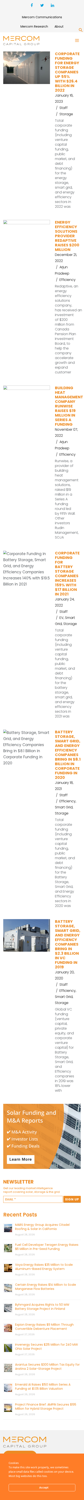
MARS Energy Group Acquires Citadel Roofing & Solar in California (42, 1227)
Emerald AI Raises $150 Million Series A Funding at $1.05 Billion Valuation (42, 1386)
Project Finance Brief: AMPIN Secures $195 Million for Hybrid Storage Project (45, 1406)
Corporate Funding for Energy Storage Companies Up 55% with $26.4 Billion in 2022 (67, 72)
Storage (66, 114)
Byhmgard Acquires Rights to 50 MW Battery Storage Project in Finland (42, 1306)
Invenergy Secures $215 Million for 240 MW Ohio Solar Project (46, 1346)
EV (61, 617)
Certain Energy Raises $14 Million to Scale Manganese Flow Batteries (45, 1286)
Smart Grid (64, 807)
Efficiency (67, 279)
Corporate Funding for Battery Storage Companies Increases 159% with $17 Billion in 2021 (67, 573)
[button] (81, 30)
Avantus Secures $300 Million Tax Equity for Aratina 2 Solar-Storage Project (47, 1366)
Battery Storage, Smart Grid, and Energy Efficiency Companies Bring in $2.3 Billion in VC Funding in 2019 (67, 944)
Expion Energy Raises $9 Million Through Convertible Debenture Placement (44, 1326)
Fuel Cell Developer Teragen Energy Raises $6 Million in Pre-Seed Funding (46, 1247)
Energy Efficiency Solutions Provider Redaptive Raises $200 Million (67, 235)
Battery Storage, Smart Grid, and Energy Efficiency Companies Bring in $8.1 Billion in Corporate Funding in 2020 (68, 754)
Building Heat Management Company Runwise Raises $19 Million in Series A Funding (69, 406)
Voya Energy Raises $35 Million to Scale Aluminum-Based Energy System (44, 1267)
